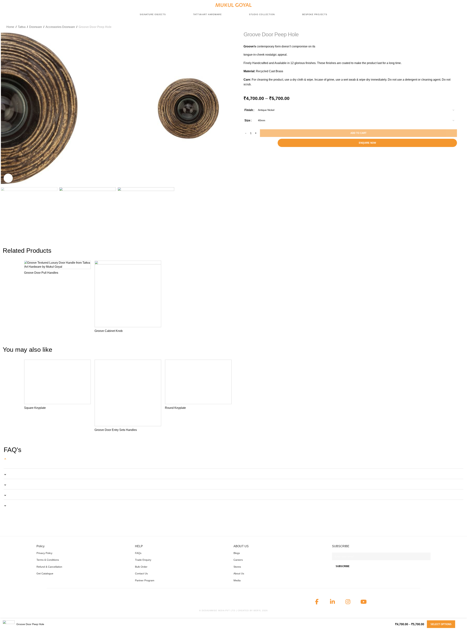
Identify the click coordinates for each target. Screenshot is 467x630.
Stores (237, 566)
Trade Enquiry (143, 559)
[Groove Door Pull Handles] (57, 265)
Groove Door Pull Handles (41, 272)
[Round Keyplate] (198, 382)
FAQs (138, 553)
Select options (441, 624)
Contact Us (141, 573)
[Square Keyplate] (57, 382)
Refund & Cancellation (49, 566)
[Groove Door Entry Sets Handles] (128, 393)
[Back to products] (456, 27)
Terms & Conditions (47, 559)
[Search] (441, 5)
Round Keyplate (175, 407)
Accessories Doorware (60, 26)
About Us (239, 573)
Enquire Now (367, 142)
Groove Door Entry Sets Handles (115, 429)
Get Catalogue (44, 573)
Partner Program (144, 580)
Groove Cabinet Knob (108, 330)
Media (237, 580)
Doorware (35, 26)
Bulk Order (141, 566)
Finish (248, 110)
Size (247, 120)
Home (10, 26)
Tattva (22, 26)
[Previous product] (453, 27)
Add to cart (358, 133)
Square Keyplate (35, 407)
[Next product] (459, 27)
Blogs (237, 553)
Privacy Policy (44, 553)
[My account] (455, 5)
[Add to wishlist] (86, 265)
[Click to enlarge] (8, 178)
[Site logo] (233, 4)
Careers (238, 559)
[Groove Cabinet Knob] (128, 294)
